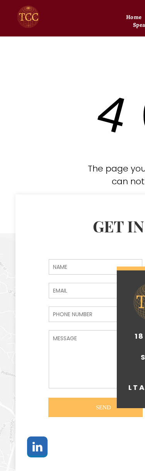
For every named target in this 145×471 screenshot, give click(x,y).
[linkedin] (37, 447)
